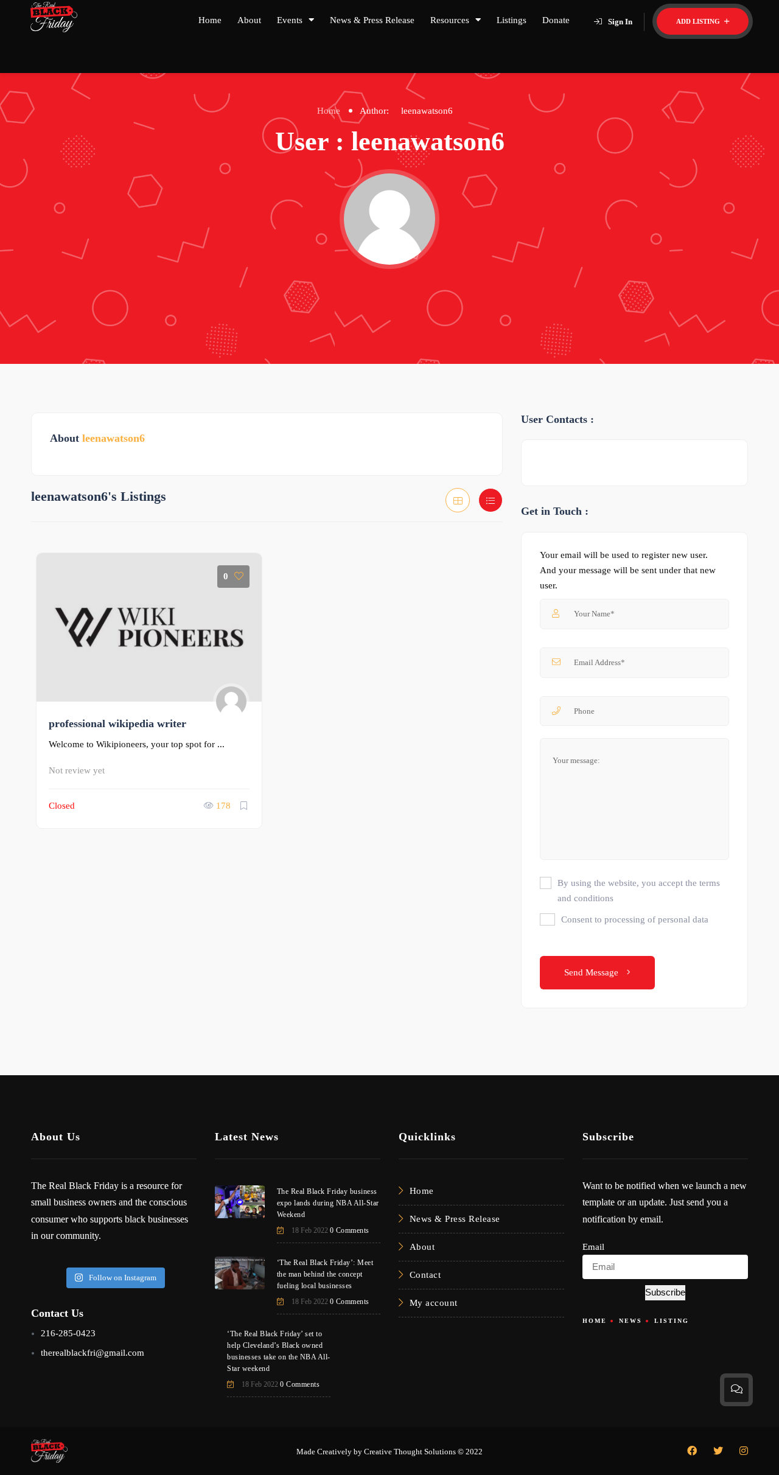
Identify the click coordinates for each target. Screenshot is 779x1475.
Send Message (592, 972)
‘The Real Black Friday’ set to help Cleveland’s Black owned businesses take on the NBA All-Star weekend (278, 1351)
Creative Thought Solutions (410, 1451)
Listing (671, 1320)
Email (593, 1247)
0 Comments (349, 1230)
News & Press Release (372, 20)
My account (434, 1303)
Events (289, 20)
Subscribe (665, 1292)
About (249, 20)
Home (210, 20)
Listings (511, 20)
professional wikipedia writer (117, 723)
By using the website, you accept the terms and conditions (638, 890)
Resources (449, 20)
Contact (425, 1275)
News (630, 1320)
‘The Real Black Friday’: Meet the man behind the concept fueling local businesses (325, 1274)
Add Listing (699, 21)
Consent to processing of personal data (634, 919)
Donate (556, 20)
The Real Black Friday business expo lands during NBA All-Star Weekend (328, 1203)
